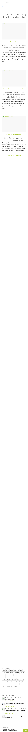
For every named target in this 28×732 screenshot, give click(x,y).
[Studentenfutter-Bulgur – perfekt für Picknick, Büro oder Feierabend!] (14, 78)
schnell (7, 672)
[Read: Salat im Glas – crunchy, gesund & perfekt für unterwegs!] (3, 716)
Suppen (13, 134)
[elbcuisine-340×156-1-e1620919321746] (11, 8)
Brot (15, 679)
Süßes (4, 674)
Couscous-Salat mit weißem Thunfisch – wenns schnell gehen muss (14, 47)
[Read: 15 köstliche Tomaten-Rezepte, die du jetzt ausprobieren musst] (3, 698)
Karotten (7, 681)
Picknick (4, 679)
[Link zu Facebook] (16, 727)
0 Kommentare (18, 67)
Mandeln (11, 670)
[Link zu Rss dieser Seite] (19, 727)
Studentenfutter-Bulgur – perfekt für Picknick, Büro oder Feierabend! (14, 94)
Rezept (23, 681)
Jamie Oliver (22, 672)
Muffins (4, 672)
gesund (11, 674)
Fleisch (15, 674)
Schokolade (22, 677)
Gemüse (7, 670)
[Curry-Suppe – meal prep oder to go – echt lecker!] (14, 124)
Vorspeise (11, 672)
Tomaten (7, 674)
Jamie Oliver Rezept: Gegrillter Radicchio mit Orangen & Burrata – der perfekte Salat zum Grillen (15, 710)
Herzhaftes (10, 88)
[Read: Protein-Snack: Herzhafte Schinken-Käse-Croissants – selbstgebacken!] (3, 704)
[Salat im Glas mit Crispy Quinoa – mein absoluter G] (14, 590)
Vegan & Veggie (21, 88)
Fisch (16, 41)
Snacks (15, 88)
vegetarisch (12, 681)
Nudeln (18, 677)
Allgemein (12, 41)
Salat (12, 679)
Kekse (18, 679)
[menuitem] (9, 729)
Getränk (16, 681)
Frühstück (14, 677)
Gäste (18, 670)
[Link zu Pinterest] (23, 727)
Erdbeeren (8, 686)
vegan (4, 677)
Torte (21, 670)
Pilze (7, 677)
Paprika (15, 686)
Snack (10, 677)
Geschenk (8, 679)
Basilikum (23, 674)
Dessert (4, 686)
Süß (15, 670)
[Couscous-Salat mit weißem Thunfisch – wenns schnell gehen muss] (14, 31)
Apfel (3, 681)
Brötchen (22, 679)
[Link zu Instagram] (21, 727)
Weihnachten (17, 672)
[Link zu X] (18, 727)
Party (12, 686)
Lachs (4, 670)
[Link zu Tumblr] (24, 727)
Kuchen (19, 674)
